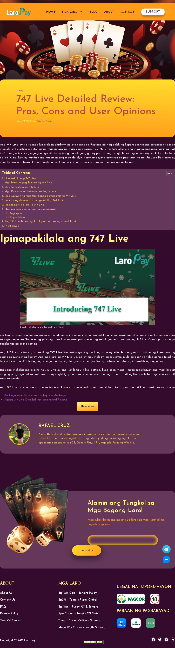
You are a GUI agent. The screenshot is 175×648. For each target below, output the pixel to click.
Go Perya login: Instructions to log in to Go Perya (35, 395)
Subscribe (86, 550)
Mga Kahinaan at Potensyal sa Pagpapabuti (31, 191)
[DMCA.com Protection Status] (93, 642)
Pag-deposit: (16, 213)
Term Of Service (10, 620)
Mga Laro (70, 12)
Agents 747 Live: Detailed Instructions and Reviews (35, 399)
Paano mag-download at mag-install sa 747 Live (33, 200)
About (109, 12)
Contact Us (7, 599)
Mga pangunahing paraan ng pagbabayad (30, 209)
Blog (93, 12)
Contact (127, 12)
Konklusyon (12, 226)
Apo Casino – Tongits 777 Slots (78, 613)
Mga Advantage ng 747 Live (21, 187)
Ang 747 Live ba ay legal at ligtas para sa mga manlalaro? (40, 221)
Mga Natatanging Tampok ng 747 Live (28, 182)
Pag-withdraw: (17, 217)
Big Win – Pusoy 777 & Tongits (78, 606)
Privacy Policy (9, 613)
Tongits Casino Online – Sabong (79, 620)
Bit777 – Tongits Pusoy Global (77, 599)
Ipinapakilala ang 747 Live (20, 178)
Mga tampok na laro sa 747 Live (24, 204)
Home (50, 12)
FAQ (3, 606)
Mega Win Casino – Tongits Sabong (81, 627)
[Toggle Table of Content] (167, 173)
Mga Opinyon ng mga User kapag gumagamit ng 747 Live (40, 196)
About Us (6, 593)
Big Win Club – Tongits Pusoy (77, 593)
